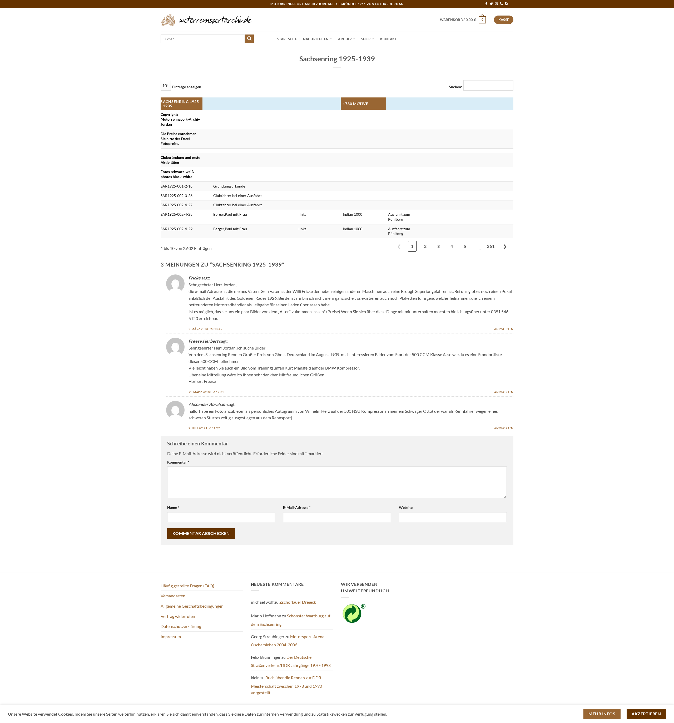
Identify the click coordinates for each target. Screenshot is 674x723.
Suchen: (455, 87)
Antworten (503, 329)
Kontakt (388, 39)
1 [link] (412, 246)
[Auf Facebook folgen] (486, 4)
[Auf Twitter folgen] (491, 4)
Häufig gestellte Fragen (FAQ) (187, 585)
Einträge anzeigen (186, 87)
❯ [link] (505, 246)
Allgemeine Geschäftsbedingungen (192, 605)
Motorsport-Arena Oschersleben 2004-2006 (287, 640)
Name (173, 507)
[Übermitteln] (249, 39)
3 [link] (438, 246)
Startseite (287, 39)
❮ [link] (399, 246)
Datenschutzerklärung (181, 626)
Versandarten (173, 595)
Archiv (345, 39)
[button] (463, 19)
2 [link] (425, 246)
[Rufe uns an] (501, 4)
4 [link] (451, 246)
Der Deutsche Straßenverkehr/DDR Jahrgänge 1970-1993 (291, 661)
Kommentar (178, 462)
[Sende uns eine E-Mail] (496, 4)
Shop (366, 39)
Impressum (171, 636)
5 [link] (465, 246)
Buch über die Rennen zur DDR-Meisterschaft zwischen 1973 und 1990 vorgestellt (287, 685)
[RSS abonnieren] (506, 4)
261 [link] (490, 246)
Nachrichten (316, 39)
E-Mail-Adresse (297, 507)
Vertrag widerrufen (178, 616)
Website (406, 507)
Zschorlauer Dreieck (297, 601)
